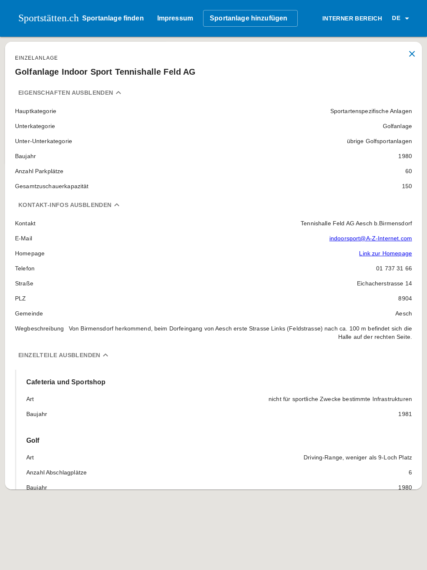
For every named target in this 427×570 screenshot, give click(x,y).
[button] (402, 18)
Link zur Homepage (385, 253)
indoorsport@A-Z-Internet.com (370, 238)
